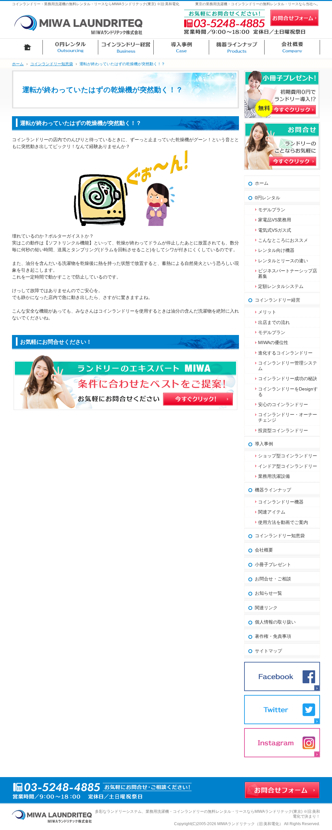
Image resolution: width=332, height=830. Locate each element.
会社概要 (264, 549)
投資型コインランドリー (283, 430)
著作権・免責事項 (273, 636)
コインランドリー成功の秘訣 (287, 378)
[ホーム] (27, 47)
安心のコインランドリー (283, 404)
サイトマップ (268, 650)
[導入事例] (181, 47)
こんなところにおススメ (283, 240)
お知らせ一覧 (268, 593)
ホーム (261, 183)
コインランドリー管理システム (287, 365)
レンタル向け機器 (276, 250)
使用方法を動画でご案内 (285, 522)
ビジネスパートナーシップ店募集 (287, 273)
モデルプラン (271, 209)
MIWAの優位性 (273, 342)
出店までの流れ (274, 322)
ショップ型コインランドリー (287, 455)
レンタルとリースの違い (283, 260)
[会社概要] (292, 47)
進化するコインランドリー (285, 352)
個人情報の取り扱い (275, 622)
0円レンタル (267, 197)
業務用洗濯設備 (274, 476)
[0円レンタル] (70, 47)
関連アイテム (271, 511)
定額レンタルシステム (280, 286)
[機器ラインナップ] (237, 47)
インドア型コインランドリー (287, 466)
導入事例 (264, 443)
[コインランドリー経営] (126, 47)
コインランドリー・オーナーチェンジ (287, 417)
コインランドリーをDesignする (288, 391)
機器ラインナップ (273, 489)
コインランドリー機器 (280, 501)
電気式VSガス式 (274, 230)
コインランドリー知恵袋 (280, 535)
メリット (267, 312)
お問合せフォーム (294, 18)
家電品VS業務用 (274, 219)
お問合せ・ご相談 (273, 578)
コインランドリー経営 (277, 300)
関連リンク (266, 607)
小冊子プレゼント (273, 564)
